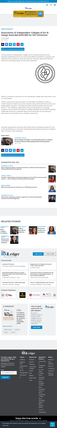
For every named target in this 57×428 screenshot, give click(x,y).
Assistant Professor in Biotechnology (13, 282)
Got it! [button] (52, 424)
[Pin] (18, 44)
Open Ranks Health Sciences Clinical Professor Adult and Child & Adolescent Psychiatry (14, 274)
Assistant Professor (8, 264)
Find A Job (38, 254)
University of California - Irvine (11, 277)
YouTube (13, 332)
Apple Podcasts (8, 329)
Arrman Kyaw (5, 38)
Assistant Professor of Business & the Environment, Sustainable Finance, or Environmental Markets (41, 274)
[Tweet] (14, 44)
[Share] (6, 44)
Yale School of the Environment (39, 277)
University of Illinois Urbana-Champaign (13, 266)
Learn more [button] (5, 425)
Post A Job (50, 254)
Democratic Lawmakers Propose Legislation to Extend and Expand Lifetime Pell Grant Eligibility (21, 197)
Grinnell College (34, 267)
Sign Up (5, 377)
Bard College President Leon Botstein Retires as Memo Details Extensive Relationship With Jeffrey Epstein (34, 140)
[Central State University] (11, 295)
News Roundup (7, 29)
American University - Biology (10, 284)
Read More (36, 327)
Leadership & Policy (21, 138)
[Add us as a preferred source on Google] (21, 44)
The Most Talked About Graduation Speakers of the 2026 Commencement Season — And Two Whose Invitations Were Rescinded (24, 178)
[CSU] (35, 295)
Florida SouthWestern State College (40, 284)
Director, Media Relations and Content (42, 282)
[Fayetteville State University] (47, 295)
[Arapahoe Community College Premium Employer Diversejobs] (23, 295)
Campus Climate (6, 175)
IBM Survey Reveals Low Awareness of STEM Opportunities (19, 187)
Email (2, 369)
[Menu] (54, 4)
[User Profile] (47, 4)
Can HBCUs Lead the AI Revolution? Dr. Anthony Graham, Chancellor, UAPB (21, 318)
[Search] (50, 4)
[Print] (2, 44)
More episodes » (8, 326)
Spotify (6, 332)
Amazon (17, 329)
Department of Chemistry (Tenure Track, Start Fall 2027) (41, 264)
